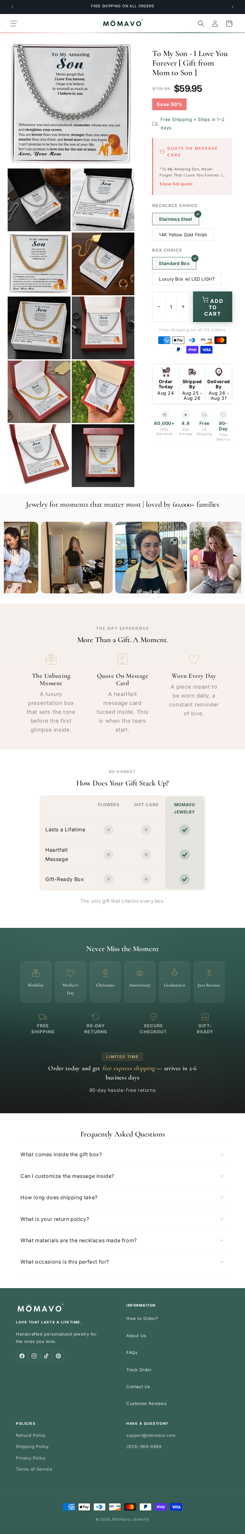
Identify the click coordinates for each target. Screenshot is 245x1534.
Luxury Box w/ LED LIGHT (187, 279)
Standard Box (174, 263)
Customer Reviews (146, 1403)
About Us (136, 1335)
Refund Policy (31, 1435)
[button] (13, 24)
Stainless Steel (175, 219)
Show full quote (176, 183)
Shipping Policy (32, 1446)
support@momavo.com (150, 1435)
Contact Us (138, 1386)
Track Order (139, 1369)
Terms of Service (34, 1469)
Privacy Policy (30, 1457)
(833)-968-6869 (143, 1446)
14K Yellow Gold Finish (183, 234)
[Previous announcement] (12, 7)
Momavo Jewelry (130, 1519)
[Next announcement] (233, 7)
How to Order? (142, 1318)
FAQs (131, 1352)
